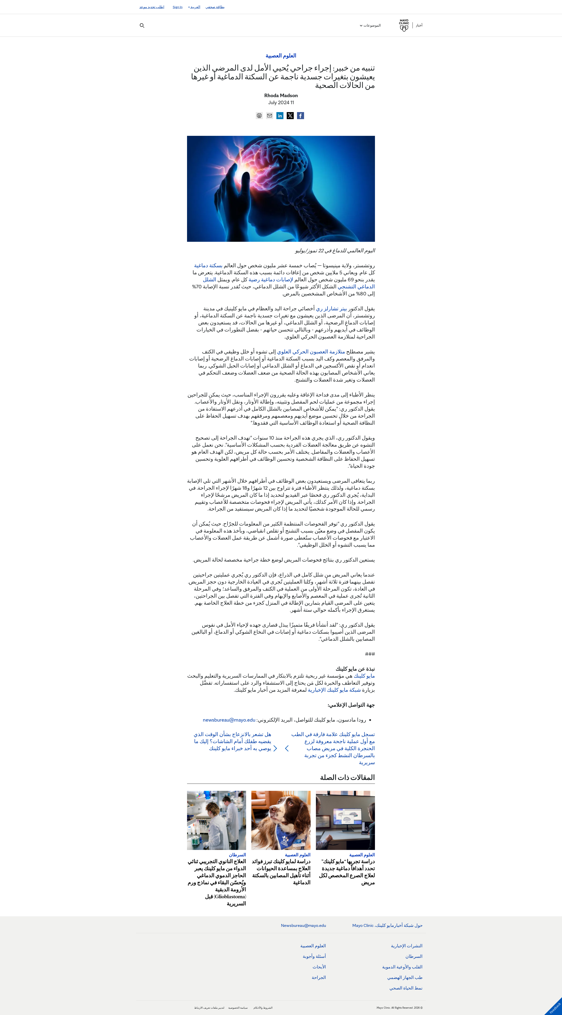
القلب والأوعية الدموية (402, 967)
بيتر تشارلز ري (331, 308)
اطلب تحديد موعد (151, 7)
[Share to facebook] (300, 115)
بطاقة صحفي (215, 7)
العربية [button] (195, 7)
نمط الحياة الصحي (406, 988)
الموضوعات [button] (372, 25)
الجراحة (319, 977)
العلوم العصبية (313, 945)
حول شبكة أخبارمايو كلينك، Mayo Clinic (387, 925)
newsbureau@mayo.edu (229, 720)
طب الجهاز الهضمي (405, 977)
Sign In (177, 7)
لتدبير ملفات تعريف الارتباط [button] (209, 1007)
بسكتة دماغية (208, 265)
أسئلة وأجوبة (314, 956)
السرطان (414, 956)
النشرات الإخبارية (407, 945)
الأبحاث (319, 967)
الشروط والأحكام (263, 1007)
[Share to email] (269, 115)
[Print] (259, 115)
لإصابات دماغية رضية (271, 279)
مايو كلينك (364, 676)
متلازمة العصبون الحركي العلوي (311, 351)
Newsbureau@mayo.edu (303, 925)
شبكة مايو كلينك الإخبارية (334, 690)
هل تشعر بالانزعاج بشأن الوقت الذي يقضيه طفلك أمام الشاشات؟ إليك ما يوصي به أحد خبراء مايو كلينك (232, 741)
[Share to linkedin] (279, 115)
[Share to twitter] (290, 115)
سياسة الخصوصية (238, 1007)
